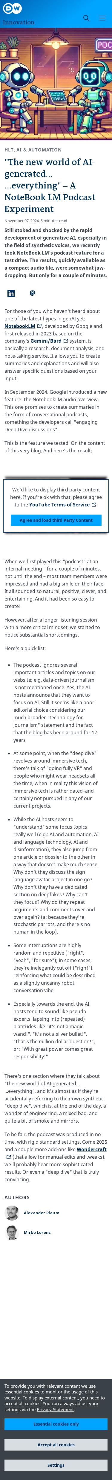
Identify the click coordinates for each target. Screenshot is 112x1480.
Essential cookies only (56, 1424)
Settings (56, 1465)
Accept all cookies (56, 1445)
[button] (102, 18)
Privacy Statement (55, 1409)
